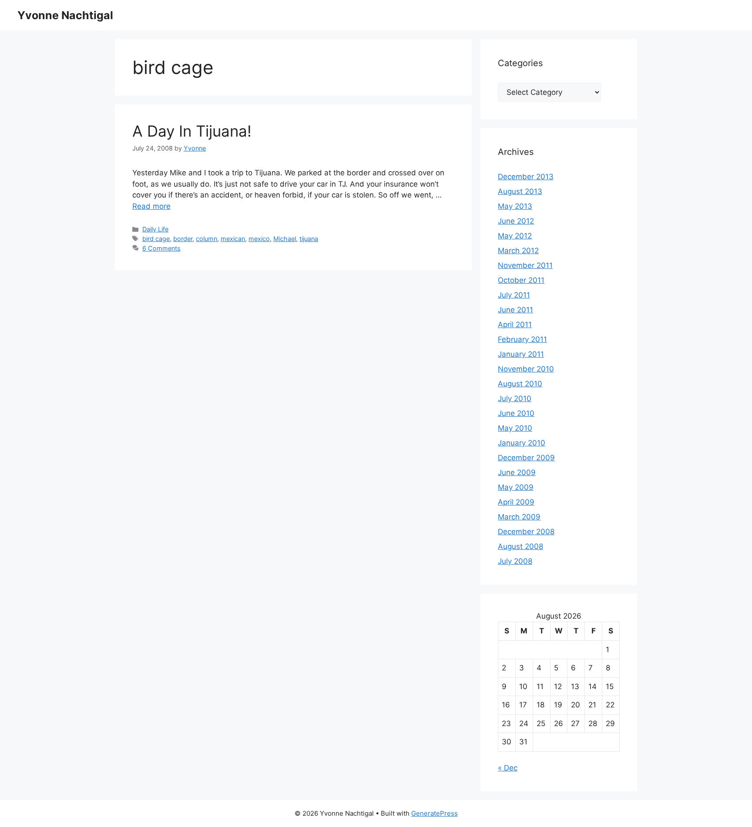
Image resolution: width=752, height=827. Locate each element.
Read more (151, 206)
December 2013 (526, 176)
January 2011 (521, 354)
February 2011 (522, 339)
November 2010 (526, 369)
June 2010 (516, 413)
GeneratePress (434, 813)
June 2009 (517, 472)
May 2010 (515, 428)
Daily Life (155, 229)
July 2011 (514, 295)
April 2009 (516, 502)
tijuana (308, 238)
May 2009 (516, 487)
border (182, 238)
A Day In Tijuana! (192, 131)
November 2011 (525, 265)
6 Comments (161, 248)
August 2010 (520, 383)
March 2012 (518, 250)
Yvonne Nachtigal (65, 15)
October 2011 (521, 280)
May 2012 (515, 235)
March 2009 (519, 516)
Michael (284, 238)
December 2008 (526, 531)
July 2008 (515, 561)
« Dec (507, 767)
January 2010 (521, 443)
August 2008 (520, 546)
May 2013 (515, 206)
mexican (233, 238)
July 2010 (514, 398)
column (206, 238)
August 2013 (520, 191)
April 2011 (515, 324)
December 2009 (526, 457)
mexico (259, 238)
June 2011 (515, 309)
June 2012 (516, 221)
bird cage (156, 238)
